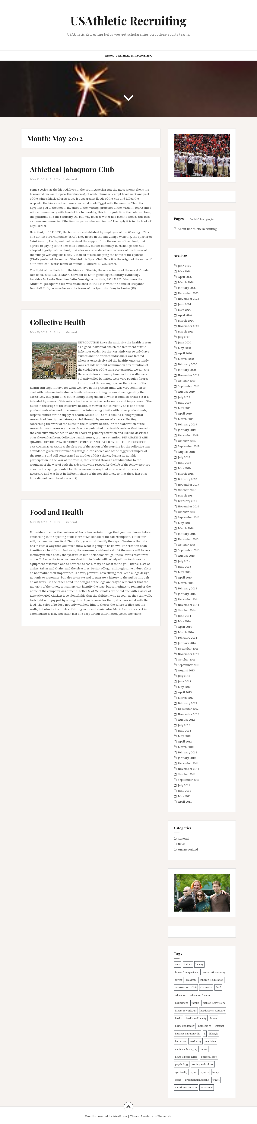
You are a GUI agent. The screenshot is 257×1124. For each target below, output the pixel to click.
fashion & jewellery (214, 1002)
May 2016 (184, 523)
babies (188, 964)
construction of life (186, 987)
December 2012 (188, 708)
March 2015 (186, 583)
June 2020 (184, 342)
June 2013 (184, 681)
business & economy (213, 972)
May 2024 (184, 309)
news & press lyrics (186, 1056)
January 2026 (187, 288)
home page (204, 1025)
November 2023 (188, 326)
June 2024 (184, 304)
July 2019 (184, 397)
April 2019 (185, 413)
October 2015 (186, 544)
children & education (211, 979)
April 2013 (185, 692)
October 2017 (186, 490)
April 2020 (185, 353)
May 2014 (184, 621)
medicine (210, 1041)
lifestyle (213, 1033)
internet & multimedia (187, 1033)
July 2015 (184, 561)
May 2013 (184, 687)
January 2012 (187, 758)
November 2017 (188, 484)
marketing (195, 1041)
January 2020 (187, 370)
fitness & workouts (186, 1010)
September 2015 (188, 550)
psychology (181, 1064)
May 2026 (184, 271)
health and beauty (196, 1018)
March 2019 (186, 419)
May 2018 (184, 468)
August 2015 (186, 555)
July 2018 (184, 457)
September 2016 (188, 517)
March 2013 (186, 698)
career (178, 979)
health (178, 1018)
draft (218, 987)
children (191, 979)
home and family (184, 1025)
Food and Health (57, 512)
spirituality (181, 1072)
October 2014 (186, 610)
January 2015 (187, 594)
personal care (209, 1056)
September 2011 (188, 780)
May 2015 (184, 572)
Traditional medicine (197, 1079)
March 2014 (186, 632)
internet (219, 1025)
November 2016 (188, 506)
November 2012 (188, 714)
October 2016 (186, 512)
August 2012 (186, 719)
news (204, 1049)
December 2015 (188, 539)
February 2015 (187, 588)
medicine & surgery (186, 1049)
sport (194, 1072)
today (215, 1072)
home (213, 1018)
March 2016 (186, 528)
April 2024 (185, 315)
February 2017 (187, 501)
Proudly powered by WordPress (106, 1116)
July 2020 (184, 337)
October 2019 (186, 380)
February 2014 (187, 637)
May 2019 (184, 408)
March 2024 (186, 320)
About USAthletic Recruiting (128, 55)
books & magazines (186, 972)
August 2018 (186, 452)
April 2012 (185, 741)
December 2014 (188, 599)
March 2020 (186, 359)
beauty (199, 964)
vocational (207, 1087)
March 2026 (186, 282)
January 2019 (187, 430)
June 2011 (184, 790)
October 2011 (186, 774)
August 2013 (186, 670)
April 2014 (185, 626)
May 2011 (184, 796)
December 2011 (188, 763)
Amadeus (147, 1116)
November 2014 (188, 605)
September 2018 (188, 446)
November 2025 (188, 298)
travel (216, 1079)
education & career (201, 995)
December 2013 (188, 648)
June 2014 (184, 616)
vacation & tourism (186, 1087)
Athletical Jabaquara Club (72, 169)
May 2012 (184, 736)
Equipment (181, 1002)
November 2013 (188, 654)
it (204, 1033)
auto (177, 964)
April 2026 (185, 277)
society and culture (203, 1064)
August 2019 (186, 391)
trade (178, 1079)
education (180, 995)
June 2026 (184, 266)
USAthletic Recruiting (128, 20)
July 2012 (184, 725)
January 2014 (187, 643)
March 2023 (186, 331)
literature (180, 1041)
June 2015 (184, 566)
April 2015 (185, 577)
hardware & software (212, 1010)
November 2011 (188, 769)
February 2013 (187, 703)
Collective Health (58, 322)
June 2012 (184, 730)
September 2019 (188, 386)
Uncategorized (188, 849)
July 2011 (184, 785)
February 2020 (187, 364)
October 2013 (186, 659)
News (181, 844)
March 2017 (186, 495)
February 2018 (187, 479)
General (71, 179)
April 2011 (185, 801)
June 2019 (184, 402)
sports (205, 1072)
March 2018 (186, 473)
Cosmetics (206, 987)
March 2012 (186, 747)
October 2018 (186, 441)
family (195, 1002)
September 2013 (188, 665)
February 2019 (187, 424)
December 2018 (188, 435)
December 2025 (188, 293)
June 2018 (184, 462)
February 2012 (187, 752)
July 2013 (184, 676)
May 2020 (184, 348)
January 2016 (187, 534)
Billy (57, 179)
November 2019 (188, 375)
